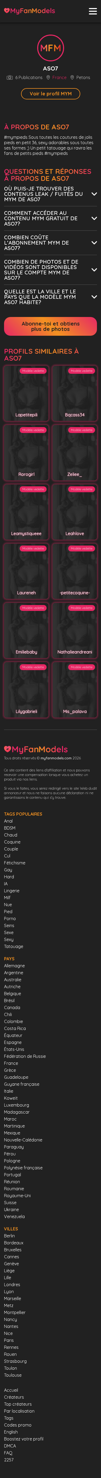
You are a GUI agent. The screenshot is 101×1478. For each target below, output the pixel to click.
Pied (8, 911)
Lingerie (11, 890)
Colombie (13, 1021)
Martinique (14, 1126)
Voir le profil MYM (51, 94)
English (11, 1432)
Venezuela (14, 1216)
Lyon (9, 1291)
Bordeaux (13, 1242)
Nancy (10, 1319)
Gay (8, 869)
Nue (8, 904)
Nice (8, 1333)
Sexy (8, 939)
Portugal (12, 1174)
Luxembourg (16, 1105)
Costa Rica (15, 1028)
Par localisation (19, 1411)
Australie (12, 979)
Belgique (12, 993)
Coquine (12, 842)
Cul (7, 856)
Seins (9, 925)
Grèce (10, 1070)
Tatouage (13, 946)
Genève (11, 1263)
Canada (12, 1007)
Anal (8, 821)
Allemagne (14, 965)
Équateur (13, 1035)
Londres (12, 1284)
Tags (8, 1418)
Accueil (11, 1390)
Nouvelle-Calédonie (23, 1140)
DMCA (10, 1446)
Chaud (10, 835)
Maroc (10, 1119)
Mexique (12, 1133)
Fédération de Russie (25, 1056)
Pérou (10, 1153)
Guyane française (21, 1084)
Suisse (10, 1202)
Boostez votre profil (23, 1439)
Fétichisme (14, 862)
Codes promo (18, 1425)
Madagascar (17, 1112)
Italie (8, 1091)
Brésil (9, 1000)
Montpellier (15, 1312)
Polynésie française (23, 1167)
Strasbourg (15, 1361)
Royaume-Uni (17, 1195)
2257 (8, 1459)
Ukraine (11, 1209)
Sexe (8, 932)
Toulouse (13, 1375)
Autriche (12, 986)
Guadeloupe (16, 1077)
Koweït (11, 1098)
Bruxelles (13, 1249)
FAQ (8, 1452)
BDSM (9, 828)
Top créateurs (18, 1404)
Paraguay (14, 1146)
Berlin (9, 1235)
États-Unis (14, 1049)
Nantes (11, 1326)
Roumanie (14, 1188)
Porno (10, 918)
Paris (9, 1340)
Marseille (12, 1298)
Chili (8, 1014)
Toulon (10, 1368)
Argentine (13, 972)
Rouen (10, 1354)
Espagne (13, 1042)
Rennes (11, 1347)
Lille (7, 1277)
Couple (11, 849)
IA (6, 883)
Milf (7, 897)
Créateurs (14, 1397)
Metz (8, 1305)
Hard (9, 876)
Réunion (12, 1181)
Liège (9, 1270)
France (60, 77)
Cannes (11, 1256)
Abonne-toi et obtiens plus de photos (51, 326)
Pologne (12, 1160)
